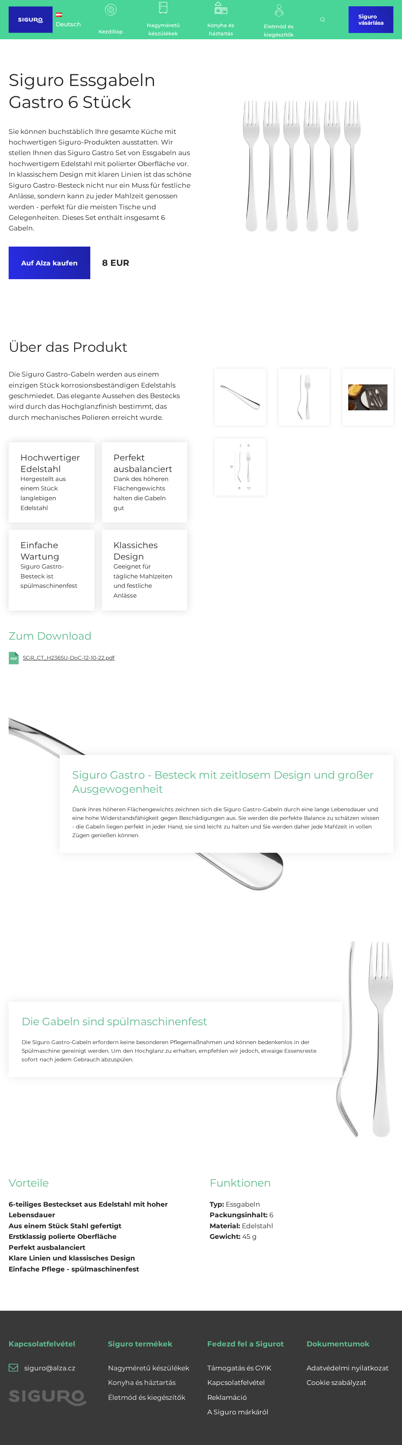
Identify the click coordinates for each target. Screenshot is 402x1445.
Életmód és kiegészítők (146, 1397)
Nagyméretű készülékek (148, 1368)
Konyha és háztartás (141, 1382)
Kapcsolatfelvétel (236, 1382)
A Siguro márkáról (238, 1412)
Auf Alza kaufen (49, 263)
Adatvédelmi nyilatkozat (348, 1368)
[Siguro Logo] (31, 19)
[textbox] (100, 1236)
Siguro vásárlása (371, 19)
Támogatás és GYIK (239, 1368)
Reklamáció (227, 1397)
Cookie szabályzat (336, 1382)
